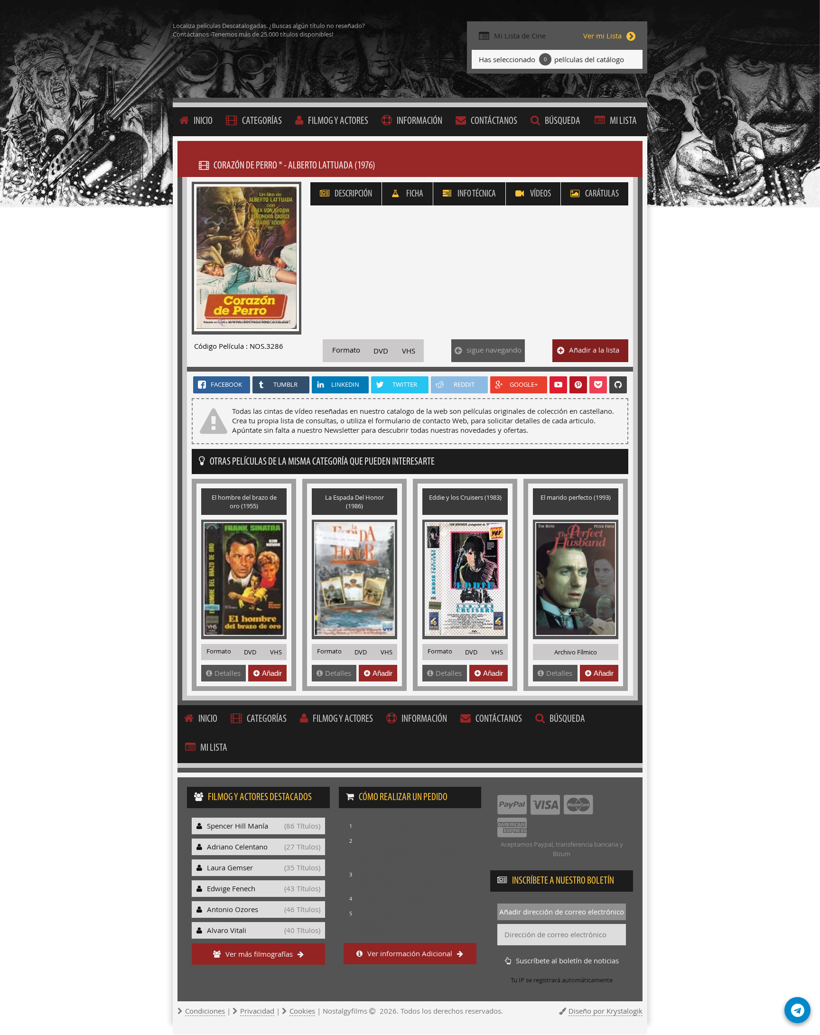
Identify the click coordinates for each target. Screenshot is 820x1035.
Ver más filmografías (259, 954)
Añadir (272, 673)
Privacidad (257, 1011)
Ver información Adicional (409, 953)
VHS (408, 350)
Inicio (203, 121)
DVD (380, 350)
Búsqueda (562, 121)
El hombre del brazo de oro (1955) (244, 501)
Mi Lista (623, 121)
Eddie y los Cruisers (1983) (465, 497)
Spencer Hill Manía (263, 825)
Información (419, 121)
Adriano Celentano (263, 846)
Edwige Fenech (263, 888)
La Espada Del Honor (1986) (354, 501)
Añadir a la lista (594, 349)
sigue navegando (494, 349)
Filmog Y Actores (338, 121)
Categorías (262, 121)
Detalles (227, 673)
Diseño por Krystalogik (605, 1011)
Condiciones (205, 1011)
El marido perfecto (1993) (575, 497)
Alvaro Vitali (263, 930)
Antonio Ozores (263, 909)
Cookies (302, 1011)
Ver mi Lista (602, 35)
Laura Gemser (263, 867)
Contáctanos (494, 121)
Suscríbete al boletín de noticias (567, 960)
